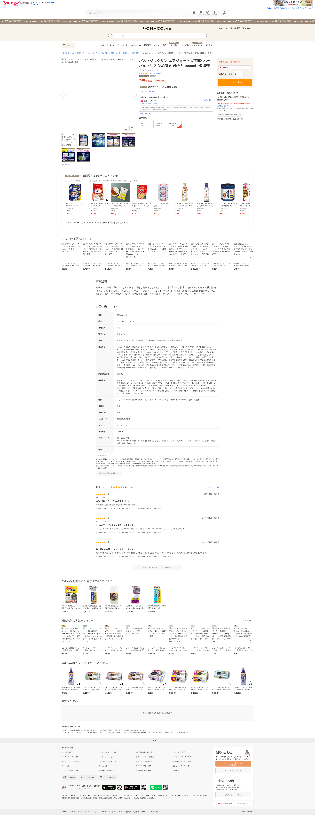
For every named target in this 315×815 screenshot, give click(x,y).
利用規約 (128, 812)
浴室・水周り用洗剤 (119, 53)
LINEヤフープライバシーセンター (112, 812)
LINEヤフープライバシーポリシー (88, 812)
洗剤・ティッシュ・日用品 (87, 53)
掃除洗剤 (104, 53)
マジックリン (122, 425)
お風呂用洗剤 (135, 53)
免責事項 (136, 812)
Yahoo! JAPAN (273, 8)
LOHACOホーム (68, 53)
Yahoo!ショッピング (68, 812)
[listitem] (80, 752)
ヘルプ (310, 8)
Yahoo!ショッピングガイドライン (152, 812)
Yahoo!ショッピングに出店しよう (293, 8)
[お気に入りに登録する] (131, 128)
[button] (239, 74)
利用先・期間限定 (153, 103)
